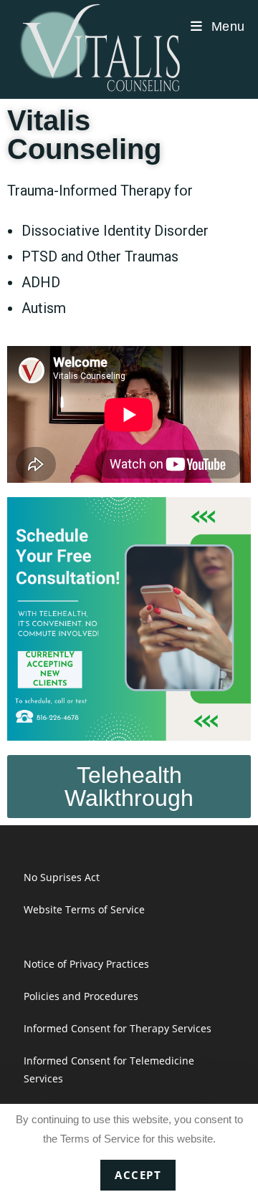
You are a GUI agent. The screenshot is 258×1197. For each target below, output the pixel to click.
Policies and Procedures (81, 996)
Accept (138, 1175)
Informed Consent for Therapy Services (117, 1028)
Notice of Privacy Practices (86, 964)
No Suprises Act (62, 877)
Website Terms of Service (84, 909)
